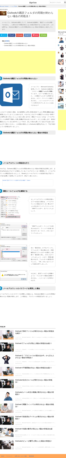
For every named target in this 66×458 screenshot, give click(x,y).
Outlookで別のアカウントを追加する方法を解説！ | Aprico (16, 180)
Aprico (33, 2)
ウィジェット (9, 456)
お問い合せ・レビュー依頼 (21, 456)
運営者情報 (31, 456)
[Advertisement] (28, 62)
